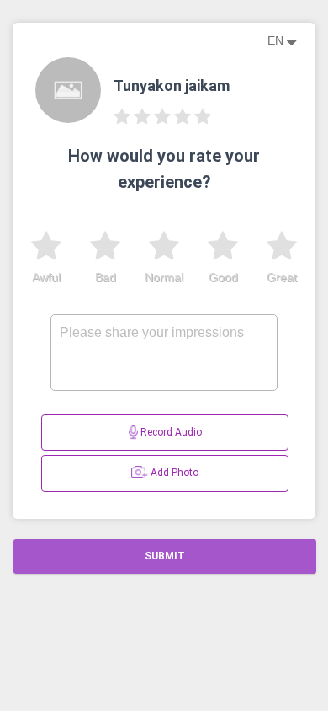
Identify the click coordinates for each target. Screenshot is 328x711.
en (277, 40)
